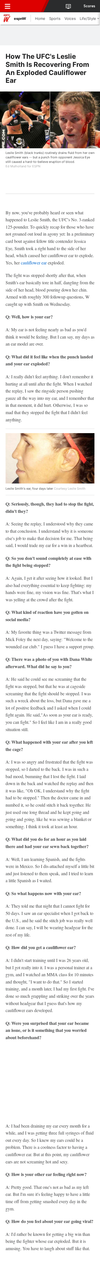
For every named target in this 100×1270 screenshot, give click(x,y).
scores (89, 6)
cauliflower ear (34, 263)
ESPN (30, 6)
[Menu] (7, 6)
